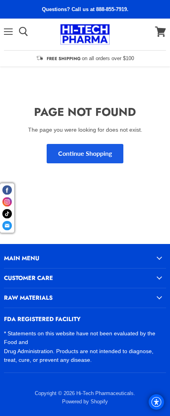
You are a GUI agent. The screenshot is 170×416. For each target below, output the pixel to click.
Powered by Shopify (85, 402)
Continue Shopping (85, 153)
